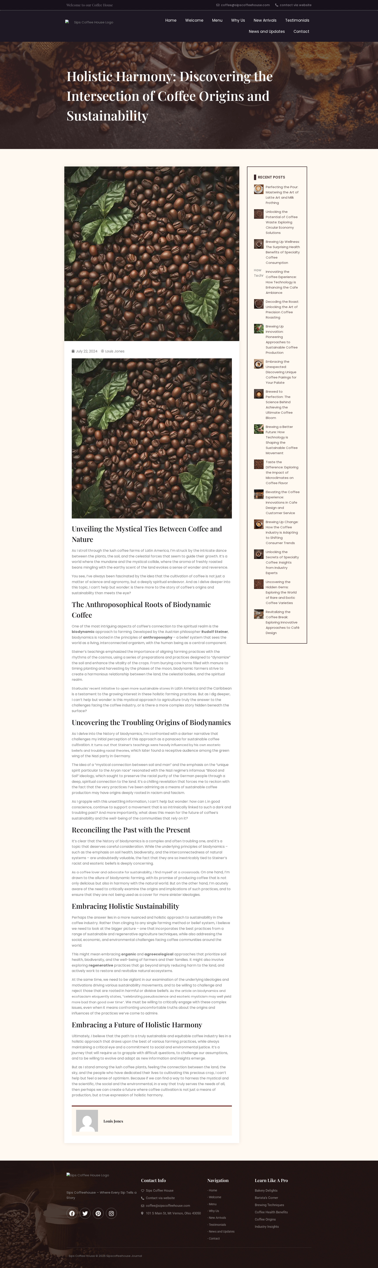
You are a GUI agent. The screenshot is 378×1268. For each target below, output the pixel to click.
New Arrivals (265, 20)
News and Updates (267, 31)
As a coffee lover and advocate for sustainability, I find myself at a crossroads (135, 872)
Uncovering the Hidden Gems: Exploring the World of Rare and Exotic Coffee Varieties (281, 592)
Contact (301, 31)
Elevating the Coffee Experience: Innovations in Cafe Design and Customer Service (283, 502)
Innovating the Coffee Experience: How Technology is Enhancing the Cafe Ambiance (282, 282)
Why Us (238, 20)
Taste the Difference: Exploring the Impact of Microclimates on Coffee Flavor (282, 472)
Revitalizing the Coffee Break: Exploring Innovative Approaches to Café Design (282, 622)
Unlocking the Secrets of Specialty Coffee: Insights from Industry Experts (282, 562)
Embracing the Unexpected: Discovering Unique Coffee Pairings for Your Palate (281, 372)
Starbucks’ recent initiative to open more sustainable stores (121, 688)
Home (171, 20)
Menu (217, 20)
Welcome (194, 20)
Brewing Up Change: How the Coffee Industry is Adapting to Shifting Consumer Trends (282, 532)
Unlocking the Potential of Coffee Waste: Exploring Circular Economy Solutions (282, 222)
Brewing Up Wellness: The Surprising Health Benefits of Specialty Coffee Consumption (283, 252)
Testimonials (297, 20)
